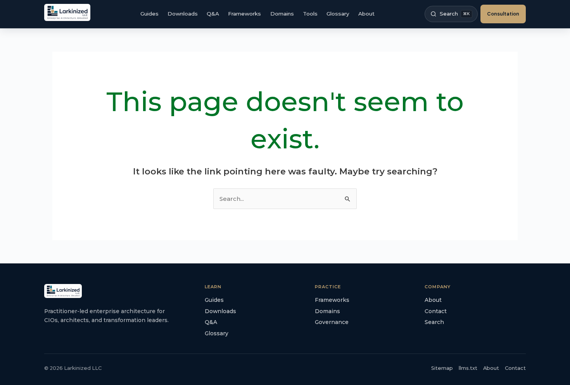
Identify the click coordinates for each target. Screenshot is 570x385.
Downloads (183, 13)
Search (434, 322)
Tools (310, 13)
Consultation (503, 13)
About (366, 13)
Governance (332, 322)
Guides (149, 13)
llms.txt (468, 368)
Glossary (337, 13)
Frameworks (244, 13)
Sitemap (442, 368)
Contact (436, 311)
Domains (282, 13)
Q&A (213, 13)
